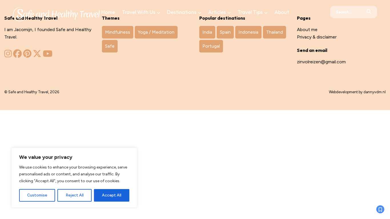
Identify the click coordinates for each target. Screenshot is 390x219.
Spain (225, 32)
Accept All (111, 195)
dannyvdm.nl (374, 92)
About (281, 12)
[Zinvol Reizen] (56, 13)
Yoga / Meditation (156, 32)
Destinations (181, 12)
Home (108, 12)
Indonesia (248, 32)
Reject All (75, 195)
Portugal (211, 46)
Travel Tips (250, 12)
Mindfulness (117, 32)
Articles (217, 12)
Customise (37, 195)
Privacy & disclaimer (317, 37)
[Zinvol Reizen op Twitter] (37, 55)
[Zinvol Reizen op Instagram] (8, 55)
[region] (74, 178)
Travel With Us (138, 12)
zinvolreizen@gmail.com (321, 61)
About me (307, 29)
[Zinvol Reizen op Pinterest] (27, 55)
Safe (109, 46)
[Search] (368, 12)
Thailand (274, 32)
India (207, 32)
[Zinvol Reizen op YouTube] (48, 55)
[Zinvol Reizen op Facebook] (17, 55)
